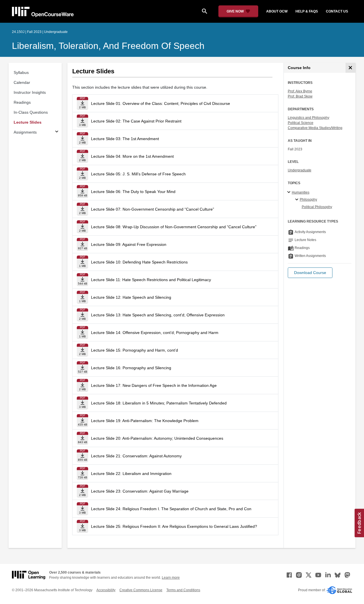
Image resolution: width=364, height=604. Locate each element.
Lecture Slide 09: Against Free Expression (128, 244)
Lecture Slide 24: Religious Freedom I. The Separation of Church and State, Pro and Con (171, 509)
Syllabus (21, 72)
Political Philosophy (317, 207)
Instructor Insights (30, 92)
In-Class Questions (31, 112)
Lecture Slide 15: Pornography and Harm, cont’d (134, 350)
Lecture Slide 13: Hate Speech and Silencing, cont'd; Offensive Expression (158, 315)
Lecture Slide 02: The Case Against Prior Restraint (136, 121)
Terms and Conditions (183, 590)
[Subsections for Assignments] (57, 132)
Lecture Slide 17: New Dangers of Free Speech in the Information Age (154, 385)
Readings (22, 102)
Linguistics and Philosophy (308, 118)
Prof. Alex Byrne (300, 91)
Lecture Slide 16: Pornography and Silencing (131, 368)
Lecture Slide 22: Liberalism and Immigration (131, 473)
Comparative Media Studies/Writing (315, 128)
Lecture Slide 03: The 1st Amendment (125, 138)
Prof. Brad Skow (300, 96)
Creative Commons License (140, 590)
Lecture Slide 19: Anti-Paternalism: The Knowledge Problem (144, 420)
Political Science (300, 123)
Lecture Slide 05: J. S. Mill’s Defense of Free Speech (138, 174)
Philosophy (308, 200)
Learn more (171, 578)
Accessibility (105, 590)
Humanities (300, 192)
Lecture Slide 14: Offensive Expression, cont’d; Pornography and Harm (154, 332)
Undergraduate (299, 170)
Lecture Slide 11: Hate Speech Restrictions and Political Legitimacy (151, 279)
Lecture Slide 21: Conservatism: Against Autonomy (136, 456)
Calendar (22, 82)
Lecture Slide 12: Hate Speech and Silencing (131, 297)
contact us (337, 11)
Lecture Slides (28, 122)
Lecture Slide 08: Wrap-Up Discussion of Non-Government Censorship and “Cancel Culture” (174, 227)
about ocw (277, 11)
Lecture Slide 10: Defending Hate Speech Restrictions (139, 262)
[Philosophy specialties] (297, 200)
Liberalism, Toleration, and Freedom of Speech (108, 46)
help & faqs (306, 11)
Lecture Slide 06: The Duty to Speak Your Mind (133, 191)
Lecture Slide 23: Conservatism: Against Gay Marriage (140, 491)
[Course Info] (350, 68)
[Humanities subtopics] (289, 192)
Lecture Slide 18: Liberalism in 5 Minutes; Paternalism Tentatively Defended (159, 403)
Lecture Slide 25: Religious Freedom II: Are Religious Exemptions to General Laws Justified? (174, 526)
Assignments (25, 132)
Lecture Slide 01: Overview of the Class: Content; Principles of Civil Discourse (160, 103)
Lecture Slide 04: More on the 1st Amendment (132, 156)
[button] (310, 272)
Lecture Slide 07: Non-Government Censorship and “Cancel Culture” (152, 209)
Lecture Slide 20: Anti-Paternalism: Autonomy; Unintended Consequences (157, 438)
